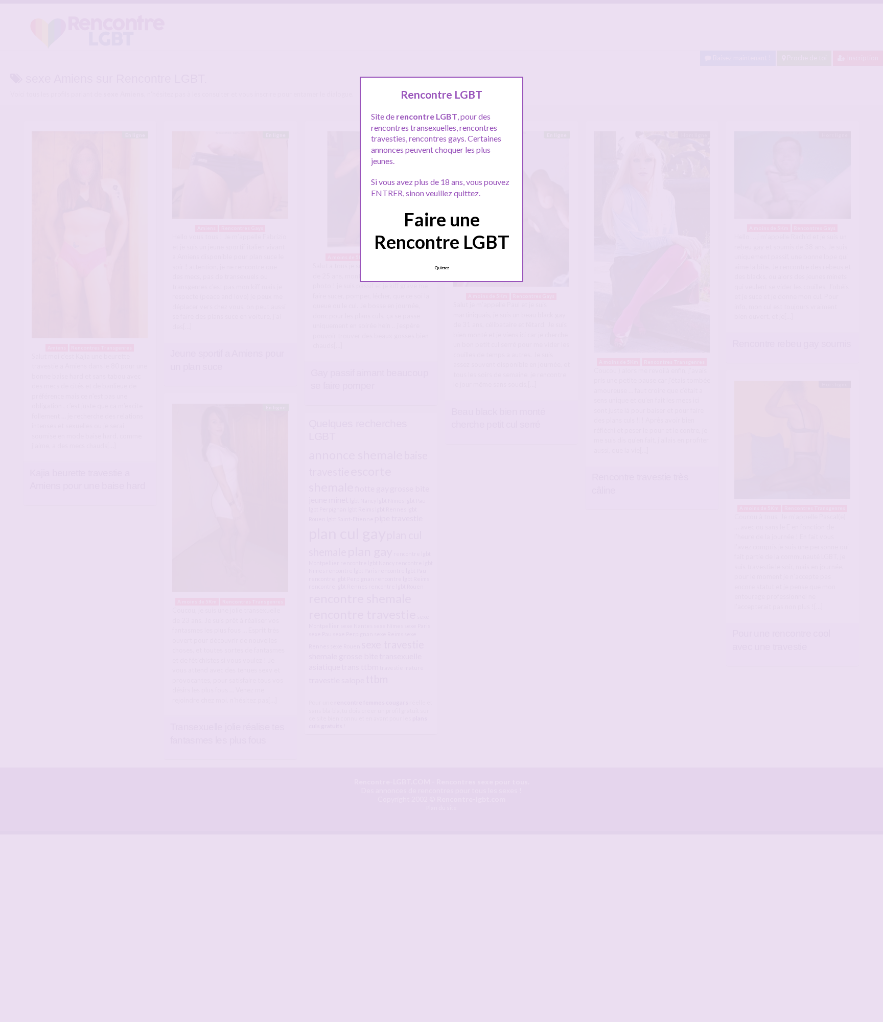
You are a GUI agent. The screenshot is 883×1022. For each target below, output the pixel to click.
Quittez (441, 267)
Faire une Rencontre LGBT (441, 230)
